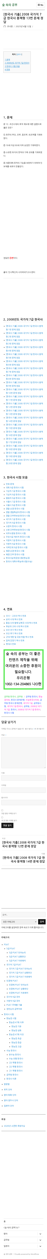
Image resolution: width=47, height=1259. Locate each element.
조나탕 (10, 26)
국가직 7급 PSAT (13, 965)
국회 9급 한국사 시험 (15, 488)
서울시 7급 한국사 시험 (16, 502)
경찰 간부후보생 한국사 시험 (18, 516)
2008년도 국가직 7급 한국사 (17, 63)
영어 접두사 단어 (11, 1100)
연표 (7, 70)
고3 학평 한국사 (15, 1063)
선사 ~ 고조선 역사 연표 (16, 616)
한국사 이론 (11, 1079)
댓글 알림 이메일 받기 (8, 813)
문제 (7, 60)
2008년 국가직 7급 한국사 (29, 710)
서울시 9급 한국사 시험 (16, 505)
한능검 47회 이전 (16, 1034)
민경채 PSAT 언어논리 (18, 985)
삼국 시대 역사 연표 (14, 619)
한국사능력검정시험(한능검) (18, 558)
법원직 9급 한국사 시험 (16, 498)
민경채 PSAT (12, 981)
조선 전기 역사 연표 (14, 630)
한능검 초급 (16, 1038)
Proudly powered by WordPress (27, 1254)
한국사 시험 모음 (12, 66)
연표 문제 (10, 484)
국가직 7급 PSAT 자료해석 (20, 977)
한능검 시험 (11, 1018)
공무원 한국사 (10, 697)
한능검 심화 (16, 1030)
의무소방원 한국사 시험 (16, 533)
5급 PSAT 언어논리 (17, 953)
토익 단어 (8, 1090)
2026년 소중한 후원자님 (14, 1126)
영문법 (7, 1084)
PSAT (6, 945)
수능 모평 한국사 (16, 1059)
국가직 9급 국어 (13, 997)
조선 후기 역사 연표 (14, 633)
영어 (5, 1234)
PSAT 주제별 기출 (14, 1005)
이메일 (3, 785)
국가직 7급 (27, 703)
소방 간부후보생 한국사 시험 (18, 530)
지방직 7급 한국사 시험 (16, 540)
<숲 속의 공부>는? (11, 1228)
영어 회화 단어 (10, 1095)
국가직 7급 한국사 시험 (16, 519)
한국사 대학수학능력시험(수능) (19, 562)
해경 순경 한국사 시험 (15, 551)
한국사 (13, 710)
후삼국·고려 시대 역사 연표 (17, 626)
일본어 (6, 1246)
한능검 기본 (16, 1026)
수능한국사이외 (32, 700)
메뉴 (41, 5)
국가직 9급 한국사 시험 (16, 523)
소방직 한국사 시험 (14, 526)
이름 (3, 773)
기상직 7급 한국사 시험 (16, 491)
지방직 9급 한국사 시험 (16, 544)
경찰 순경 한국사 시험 (15, 509)
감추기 (19, 54)
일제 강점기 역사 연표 (15, 641)
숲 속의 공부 (9, 5)
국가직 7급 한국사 (15, 706)
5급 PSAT (10, 949)
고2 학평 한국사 (15, 1067)
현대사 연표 (11, 644)
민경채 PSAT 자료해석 (18, 993)
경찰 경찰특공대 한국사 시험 (18, 512)
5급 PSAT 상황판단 (17, 957)
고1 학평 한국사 (15, 1071)
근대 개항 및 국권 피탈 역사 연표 (19, 637)
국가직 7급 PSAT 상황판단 (20, 973)
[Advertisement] (24, 37)
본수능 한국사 (15, 1055)
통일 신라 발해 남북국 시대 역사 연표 (21, 623)
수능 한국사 (11, 1051)
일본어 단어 (9, 1106)
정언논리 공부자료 (14, 1009)
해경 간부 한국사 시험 (15, 554)
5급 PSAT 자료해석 (17, 961)
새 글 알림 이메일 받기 (9, 820)
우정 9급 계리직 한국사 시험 (18, 537)
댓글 (4, 735)
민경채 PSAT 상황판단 (18, 989)
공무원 (20, 697)
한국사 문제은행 (18, 700)
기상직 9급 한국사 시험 (16, 495)
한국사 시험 (9, 713)
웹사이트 (4, 797)
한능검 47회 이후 (16, 1022)
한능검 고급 (16, 1047)
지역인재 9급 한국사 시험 (16, 547)
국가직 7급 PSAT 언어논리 (20, 969)
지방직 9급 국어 (13, 1001)
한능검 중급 (16, 1043)
